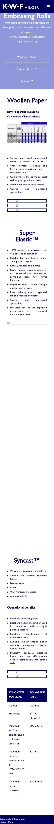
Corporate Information (12, 819)
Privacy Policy (7, 822)
